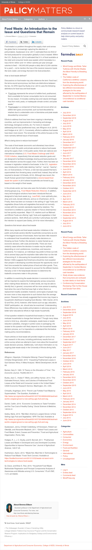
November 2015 (69, 185)
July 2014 (67, 223)
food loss (11, 523)
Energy (66, 442)
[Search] (85, 46)
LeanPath (36, 196)
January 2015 (68, 207)
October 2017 (68, 145)
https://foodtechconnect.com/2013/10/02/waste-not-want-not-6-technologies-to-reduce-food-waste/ (29, 459)
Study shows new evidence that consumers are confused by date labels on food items (74, 278)
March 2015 (67, 201)
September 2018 (69, 118)
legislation (53, 164)
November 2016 (69, 164)
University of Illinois (8, 2)
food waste (20, 523)
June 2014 (67, 226)
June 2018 (67, 126)
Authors (41, 19)
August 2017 (68, 150)
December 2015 (69, 182)
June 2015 (67, 193)
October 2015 (68, 188)
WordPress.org (69, 478)
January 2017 (68, 158)
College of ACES (24, 2)
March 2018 (67, 134)
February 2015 (68, 204)
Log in (65, 470)
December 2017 (69, 142)
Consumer (33, 36)
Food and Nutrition (70, 448)
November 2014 (69, 212)
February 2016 (68, 177)
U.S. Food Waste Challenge (34, 153)
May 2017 (67, 155)
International (68, 453)
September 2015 (69, 191)
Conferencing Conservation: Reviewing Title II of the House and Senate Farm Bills (75, 286)
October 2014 (68, 215)
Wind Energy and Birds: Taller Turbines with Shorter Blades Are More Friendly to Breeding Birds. (75, 70)
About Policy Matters (10, 19)
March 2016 (67, 174)
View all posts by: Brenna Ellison (17, 516)
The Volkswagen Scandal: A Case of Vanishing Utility (24, 528)
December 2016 (69, 161)
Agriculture (67, 431)
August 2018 (68, 120)
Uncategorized (68, 458)
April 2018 (67, 131)
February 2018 (68, 137)
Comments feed (69, 475)
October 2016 (68, 166)
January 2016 (68, 180)
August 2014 (68, 220)
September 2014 (69, 218)
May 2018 (67, 128)
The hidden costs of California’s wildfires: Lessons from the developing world (75, 80)
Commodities (68, 434)
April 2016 (67, 172)
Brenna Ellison (11, 36)
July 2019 (67, 112)
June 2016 (67, 169)
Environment (68, 445)
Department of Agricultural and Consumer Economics (23, 545)
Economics (67, 439)
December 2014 (69, 209)
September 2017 (69, 147)
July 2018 (67, 123)
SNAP (28, 523)
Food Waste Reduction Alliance (33, 190)
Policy (65, 456)
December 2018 (69, 115)
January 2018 (68, 139)
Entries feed (67, 472)
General (66, 450)
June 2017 (67, 153)
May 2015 (67, 196)
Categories (28, 19)
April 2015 (67, 199)
